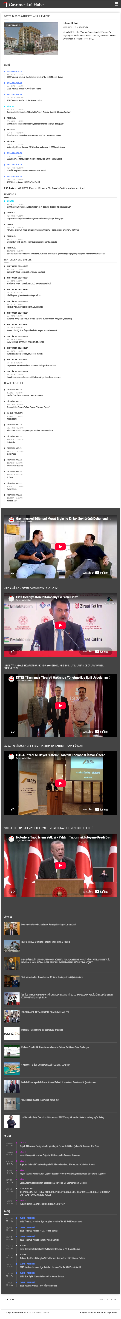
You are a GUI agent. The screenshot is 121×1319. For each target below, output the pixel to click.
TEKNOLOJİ (11, 118)
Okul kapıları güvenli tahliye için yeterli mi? (24, 295)
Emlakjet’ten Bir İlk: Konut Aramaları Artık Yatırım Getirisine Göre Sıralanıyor (55, 1047)
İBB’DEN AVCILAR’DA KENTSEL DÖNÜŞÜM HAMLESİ (45, 1012)
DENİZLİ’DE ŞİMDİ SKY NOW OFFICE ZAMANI (25, 395)
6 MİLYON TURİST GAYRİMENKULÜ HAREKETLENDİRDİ (29, 283)
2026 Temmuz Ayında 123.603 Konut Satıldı (24, 100)
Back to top (106, 1299)
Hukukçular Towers (15, 465)
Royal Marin (12, 489)
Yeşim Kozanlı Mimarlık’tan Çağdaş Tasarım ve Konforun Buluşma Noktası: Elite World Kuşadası (63, 1173)
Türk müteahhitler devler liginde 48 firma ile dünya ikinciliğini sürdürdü (52, 977)
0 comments (82, 27)
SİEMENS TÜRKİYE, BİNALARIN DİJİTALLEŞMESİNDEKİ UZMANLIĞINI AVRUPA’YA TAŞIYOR (43, 230)
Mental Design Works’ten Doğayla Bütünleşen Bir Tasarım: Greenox (50, 1155)
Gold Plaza (11, 454)
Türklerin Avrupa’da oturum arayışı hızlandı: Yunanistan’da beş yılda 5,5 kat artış (39, 319)
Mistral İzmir (12, 419)
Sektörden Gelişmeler (17, 266)
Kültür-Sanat (26, 1189)
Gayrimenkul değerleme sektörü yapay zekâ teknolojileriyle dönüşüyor (35, 124)
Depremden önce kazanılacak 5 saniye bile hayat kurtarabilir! (31, 365)
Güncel (10, 106)
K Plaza (10, 477)
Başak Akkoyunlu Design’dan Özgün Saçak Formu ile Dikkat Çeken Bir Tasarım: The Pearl (59, 1146)
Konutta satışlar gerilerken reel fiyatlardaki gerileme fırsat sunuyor (34, 377)
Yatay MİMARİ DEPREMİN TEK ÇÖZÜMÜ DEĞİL (25, 342)
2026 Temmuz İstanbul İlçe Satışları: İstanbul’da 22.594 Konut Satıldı (35, 77)
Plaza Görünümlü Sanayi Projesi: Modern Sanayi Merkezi (30, 430)
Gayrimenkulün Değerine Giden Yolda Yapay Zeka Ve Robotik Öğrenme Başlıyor (39, 112)
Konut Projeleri (13, 25)
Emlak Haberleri (14, 71)
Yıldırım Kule (12, 500)
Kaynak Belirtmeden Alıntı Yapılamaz (98, 1312)
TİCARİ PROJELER (14, 390)
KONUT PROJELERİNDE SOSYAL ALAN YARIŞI (25, 307)
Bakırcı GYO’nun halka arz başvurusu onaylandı (26, 272)
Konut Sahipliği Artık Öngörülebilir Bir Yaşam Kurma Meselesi (32, 330)
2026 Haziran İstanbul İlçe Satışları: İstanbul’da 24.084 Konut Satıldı (34, 159)
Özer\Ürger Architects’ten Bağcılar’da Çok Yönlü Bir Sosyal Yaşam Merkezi (53, 1182)
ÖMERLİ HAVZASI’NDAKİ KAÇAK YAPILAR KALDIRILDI (45, 942)
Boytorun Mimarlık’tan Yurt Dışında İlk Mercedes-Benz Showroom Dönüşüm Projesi (57, 1164)
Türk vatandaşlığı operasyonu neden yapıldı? (25, 354)
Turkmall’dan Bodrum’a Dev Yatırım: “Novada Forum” (28, 407)
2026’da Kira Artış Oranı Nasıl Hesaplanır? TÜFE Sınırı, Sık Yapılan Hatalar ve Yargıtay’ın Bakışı (62, 1117)
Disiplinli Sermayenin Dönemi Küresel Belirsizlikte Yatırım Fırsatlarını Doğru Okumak (58, 1082)
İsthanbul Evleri (70, 23)
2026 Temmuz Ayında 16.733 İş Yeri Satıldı (24, 89)
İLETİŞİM (9, 1299)
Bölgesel (11, 130)
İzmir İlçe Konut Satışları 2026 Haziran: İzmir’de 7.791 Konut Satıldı (34, 135)
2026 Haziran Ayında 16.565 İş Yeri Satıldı (23, 182)
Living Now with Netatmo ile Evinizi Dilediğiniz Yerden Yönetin (32, 242)
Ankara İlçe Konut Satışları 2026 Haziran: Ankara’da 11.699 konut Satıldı (36, 147)
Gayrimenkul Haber (16, 1312)
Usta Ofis (11, 442)
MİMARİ (23, 1143)
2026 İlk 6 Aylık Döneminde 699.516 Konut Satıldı (26, 170)
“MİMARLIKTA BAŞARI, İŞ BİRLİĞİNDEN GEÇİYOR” (42, 1204)
